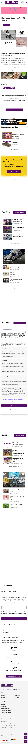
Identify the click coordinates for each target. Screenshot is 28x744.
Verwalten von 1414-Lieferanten (8, 399)
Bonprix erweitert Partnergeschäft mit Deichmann (17, 236)
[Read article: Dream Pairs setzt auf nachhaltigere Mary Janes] (7, 460)
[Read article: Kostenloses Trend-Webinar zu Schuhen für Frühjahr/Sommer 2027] (6, 497)
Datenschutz (20, 734)
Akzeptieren (14, 405)
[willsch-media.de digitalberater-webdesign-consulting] (14, 121)
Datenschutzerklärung (15, 411)
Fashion (7, 443)
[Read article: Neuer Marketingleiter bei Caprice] (7, 229)
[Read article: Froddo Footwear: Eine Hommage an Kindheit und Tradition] (7, 135)
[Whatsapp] (8, 88)
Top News (7, 220)
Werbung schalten (5, 708)
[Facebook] (3, 88)
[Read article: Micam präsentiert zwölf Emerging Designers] (7, 445)
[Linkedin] (5, 88)
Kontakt (3, 704)
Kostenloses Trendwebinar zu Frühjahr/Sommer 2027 (18, 452)
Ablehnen (14, 401)
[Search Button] (26, 2)
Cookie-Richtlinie (8, 411)
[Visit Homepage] (11, 2)
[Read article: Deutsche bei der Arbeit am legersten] (6, 506)
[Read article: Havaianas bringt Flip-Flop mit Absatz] (6, 491)
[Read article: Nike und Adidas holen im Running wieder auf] (6, 267)
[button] (26, 332)
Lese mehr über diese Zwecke (18, 399)
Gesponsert (7, 133)
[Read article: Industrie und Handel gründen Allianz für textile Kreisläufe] (14, 256)
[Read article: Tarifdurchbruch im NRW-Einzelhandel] (7, 222)
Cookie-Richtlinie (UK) (6, 712)
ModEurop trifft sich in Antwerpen (11, 483)
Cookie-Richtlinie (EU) (6, 710)
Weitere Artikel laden (14, 149)
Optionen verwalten (14, 409)
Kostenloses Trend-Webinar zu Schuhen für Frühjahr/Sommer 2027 (17, 498)
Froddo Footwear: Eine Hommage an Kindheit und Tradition (18, 134)
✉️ (26, 734)
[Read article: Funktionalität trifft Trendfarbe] (7, 143)
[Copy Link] (14, 88)
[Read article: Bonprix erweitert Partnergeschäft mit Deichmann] (7, 237)
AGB (2, 735)
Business (6, 24)
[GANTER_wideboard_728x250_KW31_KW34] (14, 75)
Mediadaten (3, 706)
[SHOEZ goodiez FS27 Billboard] (14, 10)
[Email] (11, 88)
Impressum (21, 411)
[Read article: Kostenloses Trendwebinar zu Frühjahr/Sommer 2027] (7, 452)
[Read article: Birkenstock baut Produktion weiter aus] (6, 274)
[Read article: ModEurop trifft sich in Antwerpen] (14, 479)
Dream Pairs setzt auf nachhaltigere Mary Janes (17, 460)
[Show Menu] (1, 2)
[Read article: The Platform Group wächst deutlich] (6, 280)
